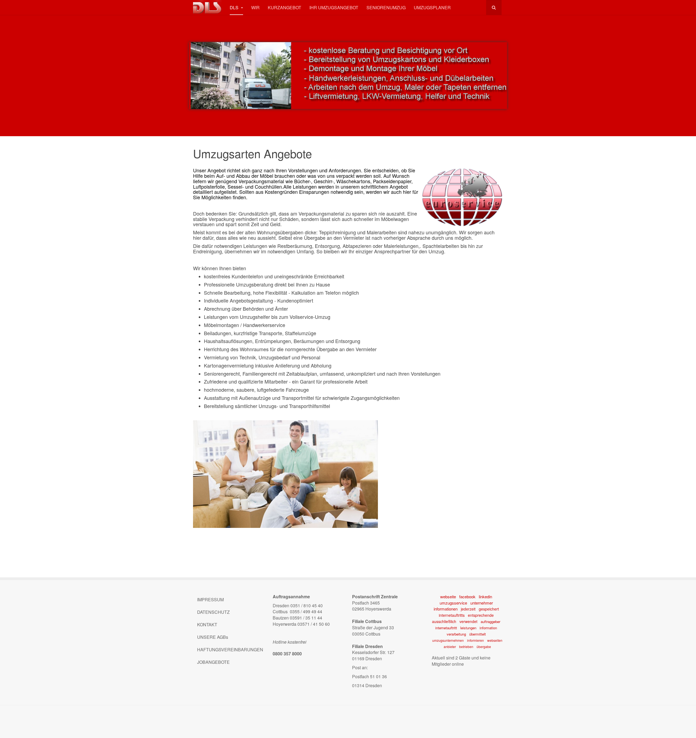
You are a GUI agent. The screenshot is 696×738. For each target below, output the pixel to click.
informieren (475, 640)
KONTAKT (207, 624)
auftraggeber (490, 621)
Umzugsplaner (432, 7)
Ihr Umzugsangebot (333, 7)
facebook (467, 596)
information (488, 627)
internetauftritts (452, 615)
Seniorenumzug (386, 7)
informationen (446, 609)
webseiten (494, 640)
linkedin (485, 596)
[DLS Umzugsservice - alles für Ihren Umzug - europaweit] (207, 7)
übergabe (484, 646)
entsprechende (481, 615)
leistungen (468, 627)
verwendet (468, 621)
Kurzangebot (284, 7)
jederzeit (468, 609)
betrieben (466, 646)
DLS (235, 7)
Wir (255, 7)
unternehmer (481, 603)
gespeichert (489, 609)
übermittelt (477, 634)
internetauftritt (446, 627)
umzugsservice (453, 603)
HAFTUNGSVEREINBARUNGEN (230, 649)
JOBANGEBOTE (213, 662)
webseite (448, 596)
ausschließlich (444, 621)
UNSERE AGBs (212, 637)
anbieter (450, 646)
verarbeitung (456, 634)
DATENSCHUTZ (213, 612)
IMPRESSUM (210, 599)
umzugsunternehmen (448, 640)
